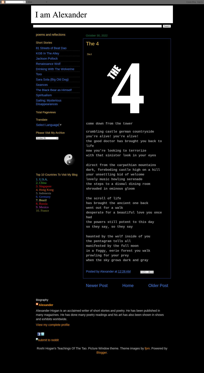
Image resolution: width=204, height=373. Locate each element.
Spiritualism (44, 95)
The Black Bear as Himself (54, 90)
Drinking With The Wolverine (55, 69)
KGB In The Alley (47, 53)
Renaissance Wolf (48, 64)
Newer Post (97, 285)
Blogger (101, 352)
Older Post (158, 285)
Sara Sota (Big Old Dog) (52, 79)
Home (128, 285)
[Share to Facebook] (149, 272)
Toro (39, 74)
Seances (42, 84)
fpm (147, 348)
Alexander (46, 305)
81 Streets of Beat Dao (51, 48)
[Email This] (141, 272)
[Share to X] (147, 272)
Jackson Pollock (47, 58)
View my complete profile (53, 324)
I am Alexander (61, 14)
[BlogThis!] (144, 272)
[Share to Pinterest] (152, 272)
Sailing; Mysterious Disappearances (48, 102)
